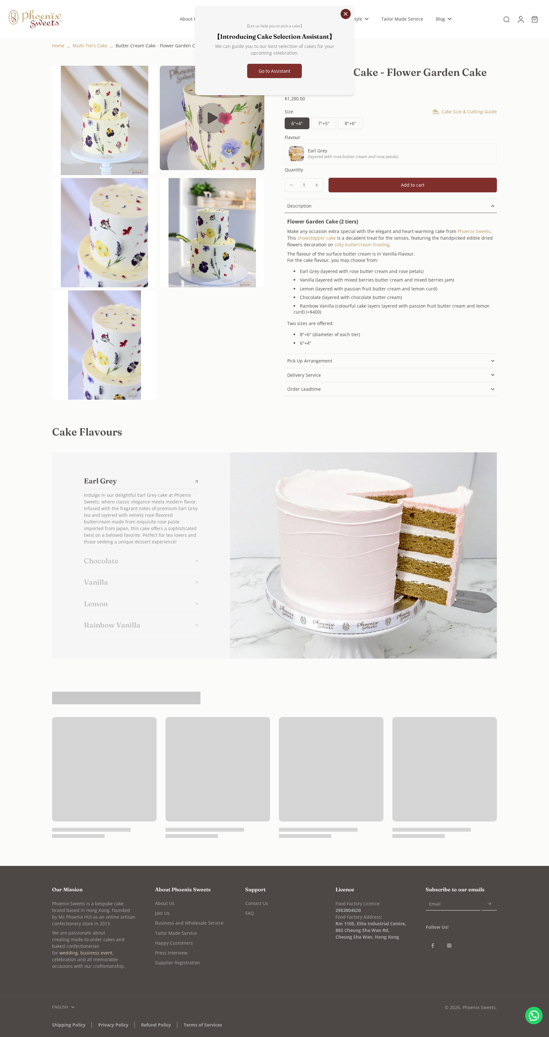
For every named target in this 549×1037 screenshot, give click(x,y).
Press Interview (171, 953)
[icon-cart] (534, 19)
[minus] (291, 185)
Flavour (292, 138)
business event (96, 953)
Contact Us (256, 903)
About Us (164, 903)
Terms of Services (203, 1025)
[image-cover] (212, 118)
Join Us (162, 913)
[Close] (346, 14)
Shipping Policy (68, 1025)
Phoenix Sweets (479, 1007)
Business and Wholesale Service (189, 923)
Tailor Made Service (176, 933)
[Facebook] (433, 946)
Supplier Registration (177, 963)
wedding (68, 953)
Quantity (294, 170)
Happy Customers (174, 943)
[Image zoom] (104, 120)
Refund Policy (156, 1025)
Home (58, 46)
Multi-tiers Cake (90, 46)
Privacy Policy (113, 1025)
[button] (413, 185)
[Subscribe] (489, 904)
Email (435, 904)
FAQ (249, 913)
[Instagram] (449, 946)
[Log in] (520, 19)
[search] (506, 19)
